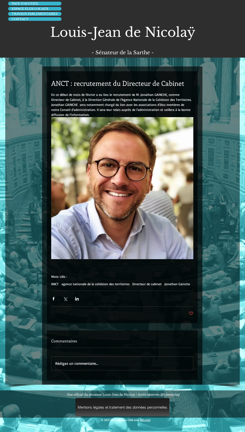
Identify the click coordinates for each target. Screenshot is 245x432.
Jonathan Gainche (177, 284)
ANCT (55, 284)
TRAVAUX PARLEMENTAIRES (35, 14)
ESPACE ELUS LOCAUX (30, 9)
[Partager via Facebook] (53, 298)
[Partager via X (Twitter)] (65, 298)
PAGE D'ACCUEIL (25, 3)
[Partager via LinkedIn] (77, 298)
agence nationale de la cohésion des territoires (95, 284)
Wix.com (145, 420)
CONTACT (20, 19)
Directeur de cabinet (146, 284)
